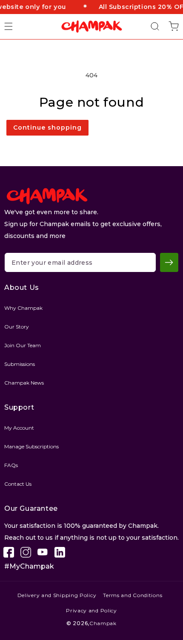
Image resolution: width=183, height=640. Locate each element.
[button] (13, 26)
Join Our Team (22, 345)
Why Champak (23, 308)
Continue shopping (47, 127)
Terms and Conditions (132, 595)
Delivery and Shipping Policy (57, 595)
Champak (103, 623)
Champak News (24, 382)
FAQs (11, 465)
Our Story (16, 326)
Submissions (19, 364)
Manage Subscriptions (31, 446)
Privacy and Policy (91, 610)
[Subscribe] (169, 262)
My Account (19, 428)
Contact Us (17, 484)
